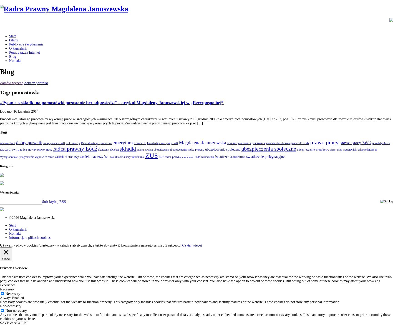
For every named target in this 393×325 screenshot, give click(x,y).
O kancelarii (18, 48)
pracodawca (244, 143)
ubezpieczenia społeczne (222, 149)
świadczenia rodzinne (230, 157)
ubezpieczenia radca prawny (186, 149)
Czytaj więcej (192, 245)
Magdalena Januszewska (202, 142)
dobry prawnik (29, 142)
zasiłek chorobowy (67, 157)
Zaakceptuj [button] (173, 245)
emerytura (123, 142)
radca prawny (9, 149)
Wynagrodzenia (8, 157)
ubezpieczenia (161, 149)
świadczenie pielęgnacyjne (265, 156)
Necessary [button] (7, 289)
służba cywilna (145, 150)
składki (128, 149)
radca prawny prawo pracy (36, 149)
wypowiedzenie (44, 157)
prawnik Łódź (300, 143)
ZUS (151, 155)
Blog (12, 56)
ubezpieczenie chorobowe (313, 149)
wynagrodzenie (26, 157)
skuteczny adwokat (108, 149)
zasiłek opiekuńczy (120, 157)
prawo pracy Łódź (355, 142)
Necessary (12, 294)
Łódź (197, 157)
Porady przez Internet (24, 52)
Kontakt (15, 61)
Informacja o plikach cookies (29, 237)
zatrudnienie (137, 157)
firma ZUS (140, 143)
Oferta (13, 40)
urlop (333, 150)
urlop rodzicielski (367, 149)
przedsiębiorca (381, 143)
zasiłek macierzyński (94, 157)
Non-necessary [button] (10, 306)
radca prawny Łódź (75, 149)
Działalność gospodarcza (96, 143)
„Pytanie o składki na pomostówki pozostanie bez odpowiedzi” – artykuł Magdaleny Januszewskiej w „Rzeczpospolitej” (112, 102)
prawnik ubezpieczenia (278, 143)
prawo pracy (324, 142)
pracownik (258, 143)
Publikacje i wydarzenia (26, 44)
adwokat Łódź (7, 143)
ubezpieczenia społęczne (268, 149)
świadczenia (207, 157)
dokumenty (73, 143)
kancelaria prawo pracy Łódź (162, 143)
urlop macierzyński (347, 149)
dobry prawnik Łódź (54, 143)
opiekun (232, 143)
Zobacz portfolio (36, 83)
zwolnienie (188, 157)
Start (12, 36)
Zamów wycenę (11, 83)
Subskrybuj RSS (54, 202)
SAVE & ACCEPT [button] (14, 323)
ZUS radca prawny (170, 157)
